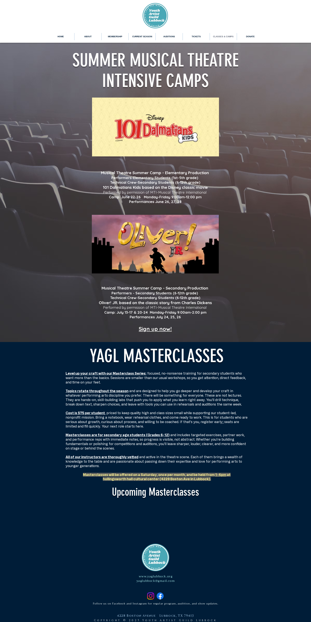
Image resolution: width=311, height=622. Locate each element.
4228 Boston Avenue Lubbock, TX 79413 (155, 616)
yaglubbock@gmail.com (155, 580)
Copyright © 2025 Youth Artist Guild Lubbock (155, 620)
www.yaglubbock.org (155, 576)
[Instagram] (150, 596)
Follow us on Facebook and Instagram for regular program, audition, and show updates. (156, 603)
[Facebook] (160, 596)
